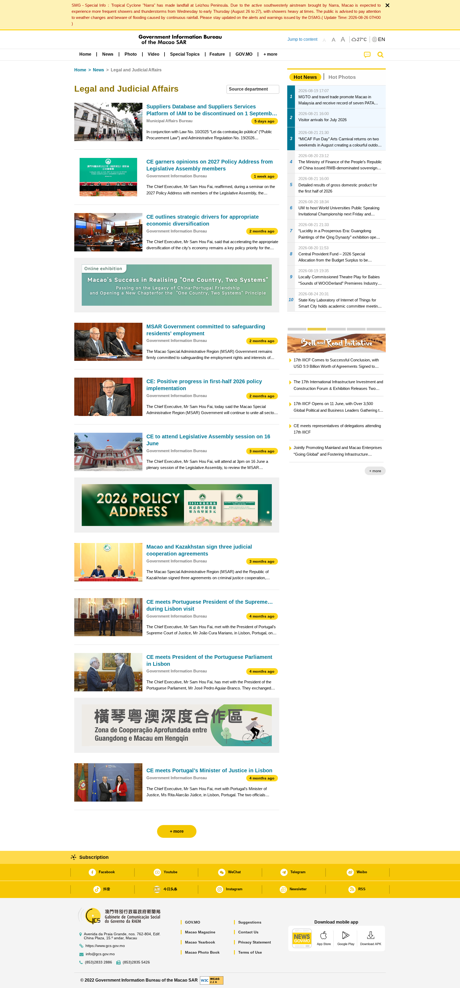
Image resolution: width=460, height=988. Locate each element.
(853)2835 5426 (136, 962)
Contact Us (248, 932)
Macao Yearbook (200, 942)
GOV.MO (192, 922)
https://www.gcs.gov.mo (105, 946)
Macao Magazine (200, 932)
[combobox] (253, 89)
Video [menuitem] (153, 54)
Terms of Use (250, 952)
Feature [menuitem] (217, 54)
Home (80, 70)
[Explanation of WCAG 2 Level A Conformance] (211, 980)
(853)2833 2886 (98, 962)
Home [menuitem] (85, 54)
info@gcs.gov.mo (100, 954)
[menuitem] (107, 54)
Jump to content (302, 39)
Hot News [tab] (305, 77)
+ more (375, 471)
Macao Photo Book (202, 952)
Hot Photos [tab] (342, 77)
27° (362, 40)
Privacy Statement (254, 942)
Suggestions (249, 922)
